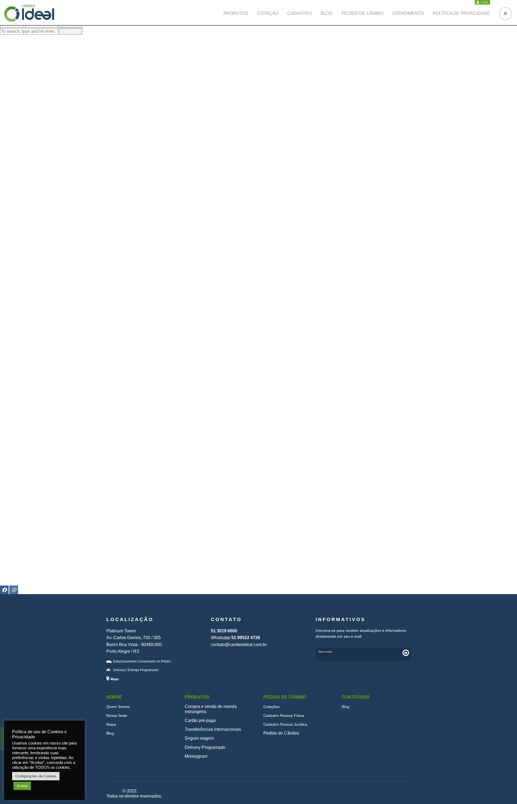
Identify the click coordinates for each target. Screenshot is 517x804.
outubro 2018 (12, 405)
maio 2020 (10, 338)
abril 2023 (9, 235)
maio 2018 (10, 421)
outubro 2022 (12, 261)
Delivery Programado (205, 747)
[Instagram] (13, 590)
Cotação (267, 13)
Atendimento (408, 13)
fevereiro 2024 (13, 194)
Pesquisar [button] (70, 31)
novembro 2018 (15, 400)
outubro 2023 (12, 209)
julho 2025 (10, 127)
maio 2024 (10, 183)
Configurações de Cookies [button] (35, 776)
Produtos (235, 13)
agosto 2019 (12, 364)
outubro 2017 (12, 447)
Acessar (8, 558)
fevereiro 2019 (13, 390)
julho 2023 (10, 219)
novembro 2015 (15, 503)
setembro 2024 (14, 173)
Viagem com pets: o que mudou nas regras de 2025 (49, 46)
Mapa (111, 724)
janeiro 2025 (12, 152)
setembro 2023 (14, 214)
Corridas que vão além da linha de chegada (41, 62)
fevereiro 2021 (13, 312)
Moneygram (196, 756)
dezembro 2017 (15, 436)
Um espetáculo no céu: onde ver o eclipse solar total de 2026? (59, 51)
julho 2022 (10, 266)
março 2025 (11, 147)
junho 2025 (11, 132)
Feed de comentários (20, 568)
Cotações (271, 706)
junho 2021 (11, 302)
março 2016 (11, 483)
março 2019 (11, 385)
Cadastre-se (11, 553)
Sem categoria (14, 538)
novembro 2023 (15, 204)
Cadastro (299, 13)
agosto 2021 (12, 292)
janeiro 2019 (12, 395)
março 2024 (11, 188)
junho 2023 (11, 225)
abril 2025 (9, 142)
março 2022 (11, 276)
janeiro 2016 (12, 493)
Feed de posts (13, 563)
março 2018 (11, 426)
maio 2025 (10, 137)
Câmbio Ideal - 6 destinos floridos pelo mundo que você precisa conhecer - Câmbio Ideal (84, 97)
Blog (327, 13)
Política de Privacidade (461, 13)
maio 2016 (10, 472)
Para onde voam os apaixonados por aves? (41, 67)
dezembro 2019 (15, 349)
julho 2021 (10, 297)
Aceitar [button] (22, 786)
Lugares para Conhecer (22, 528)
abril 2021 (9, 307)
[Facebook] (4, 590)
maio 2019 (10, 374)
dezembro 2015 (15, 498)
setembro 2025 (14, 116)
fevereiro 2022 (13, 281)
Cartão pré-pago (200, 720)
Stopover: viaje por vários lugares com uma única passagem (234, 97)
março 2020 (11, 343)
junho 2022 (11, 271)
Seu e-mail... (326, 651)
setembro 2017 (14, 452)
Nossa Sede (116, 715)
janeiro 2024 (12, 199)
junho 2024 (11, 178)
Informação (10, 523)
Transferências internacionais (213, 729)
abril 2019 (9, 380)
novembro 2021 (15, 286)
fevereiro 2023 (13, 245)
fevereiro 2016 (13, 488)
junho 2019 (11, 369)
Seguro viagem (14, 533)
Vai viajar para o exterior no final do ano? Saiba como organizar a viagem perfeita (290, 91)
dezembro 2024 (15, 158)
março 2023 (11, 240)
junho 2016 (11, 467)
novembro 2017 (15, 441)
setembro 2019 (14, 359)
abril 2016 (9, 477)
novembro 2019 (15, 354)
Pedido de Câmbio (362, 13)
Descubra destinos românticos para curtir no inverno (262, 86)
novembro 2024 (15, 163)
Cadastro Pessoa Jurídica (285, 724)
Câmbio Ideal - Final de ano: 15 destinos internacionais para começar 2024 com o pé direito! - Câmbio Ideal (102, 81)
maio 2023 (10, 230)
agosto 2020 (12, 328)
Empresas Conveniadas (23, 518)
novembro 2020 (15, 323)
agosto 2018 (12, 410)
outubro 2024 (12, 168)
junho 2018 (11, 416)
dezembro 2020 (15, 318)
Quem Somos (118, 706)
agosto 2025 (12, 121)
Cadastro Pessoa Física (283, 715)
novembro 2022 (15, 255)
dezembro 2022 (15, 250)
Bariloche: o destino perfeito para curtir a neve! (257, 81)
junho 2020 (11, 333)
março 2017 (11, 462)
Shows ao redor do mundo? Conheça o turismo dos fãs (52, 56)
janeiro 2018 (12, 431)
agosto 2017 (12, 457)
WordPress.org (14, 574)
